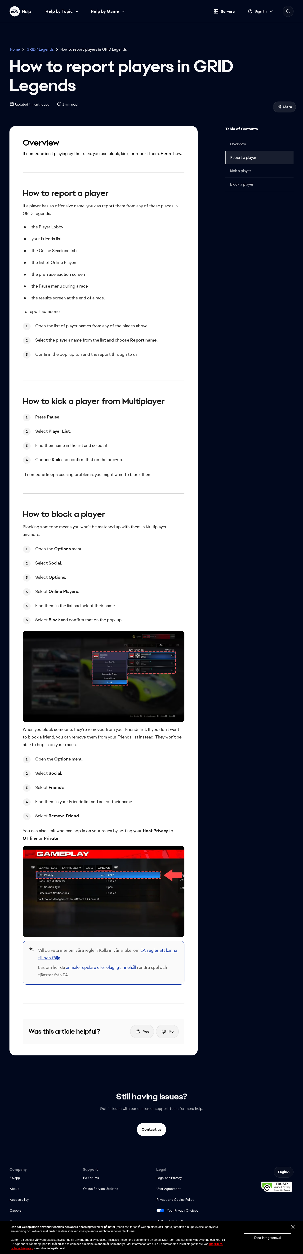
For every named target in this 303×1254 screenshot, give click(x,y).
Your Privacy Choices (182, 1210)
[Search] (288, 11)
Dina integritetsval (267, 1238)
